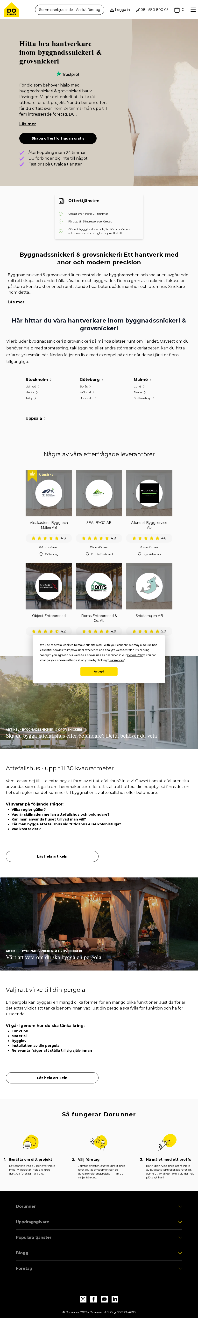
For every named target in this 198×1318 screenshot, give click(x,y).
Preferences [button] (116, 660)
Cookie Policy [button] (135, 655)
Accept (99, 671)
